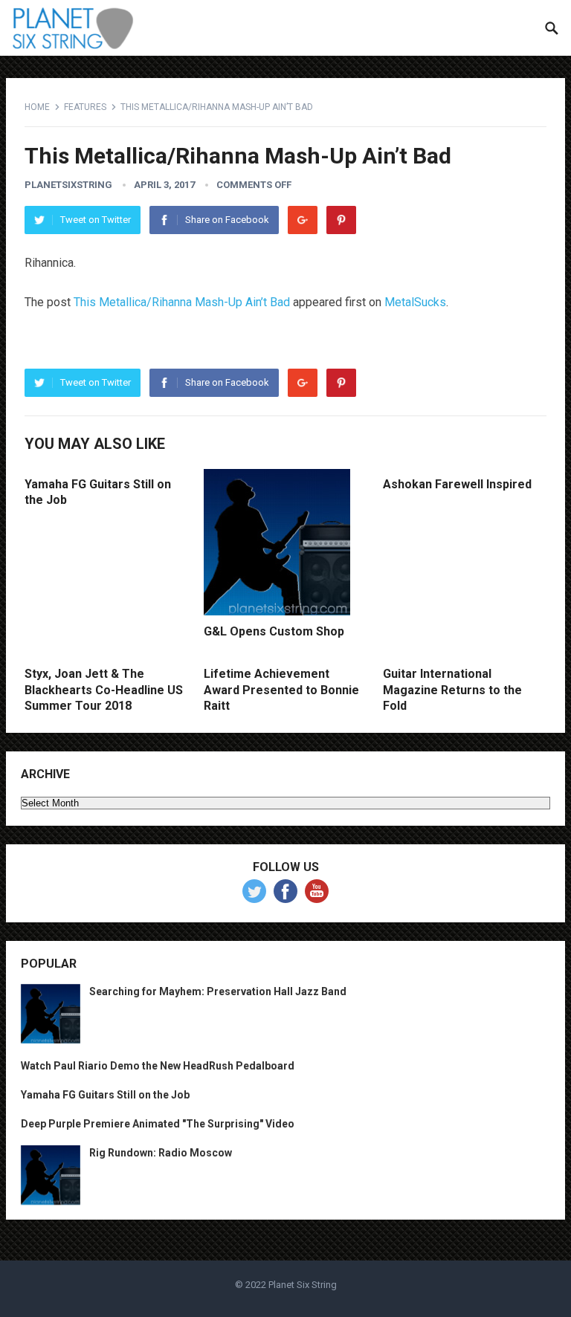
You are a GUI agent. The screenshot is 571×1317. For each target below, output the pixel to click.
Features (85, 107)
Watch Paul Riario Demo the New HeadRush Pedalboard (157, 1066)
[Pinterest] (341, 220)
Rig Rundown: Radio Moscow (160, 1153)
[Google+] (302, 220)
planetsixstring (68, 184)
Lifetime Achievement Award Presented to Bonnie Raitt (281, 690)
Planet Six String (302, 1284)
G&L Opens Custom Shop (274, 631)
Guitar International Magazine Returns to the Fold (452, 690)
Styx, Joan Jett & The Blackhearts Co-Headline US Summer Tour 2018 (104, 690)
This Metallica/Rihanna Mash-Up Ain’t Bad (182, 302)
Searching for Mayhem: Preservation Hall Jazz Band (217, 991)
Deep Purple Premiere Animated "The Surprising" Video (157, 1124)
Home (37, 107)
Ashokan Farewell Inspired (457, 484)
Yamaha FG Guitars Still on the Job (105, 1095)
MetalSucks (415, 302)
